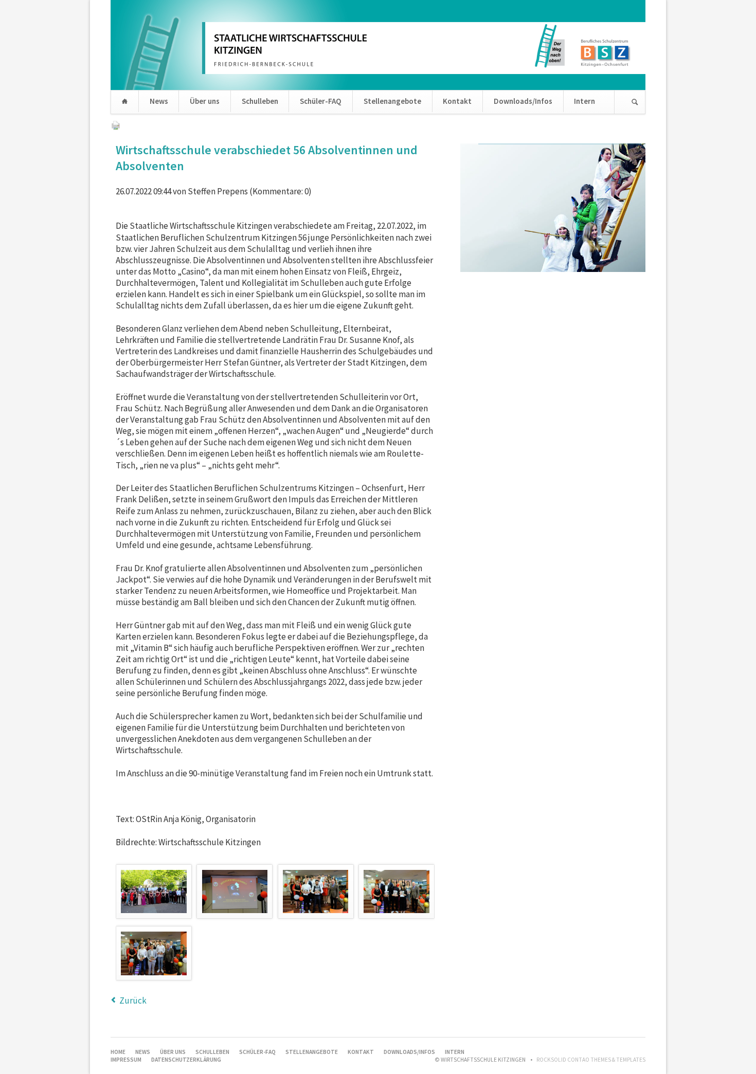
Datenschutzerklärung (186, 1059)
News (159, 101)
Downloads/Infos (523, 101)
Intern (584, 101)
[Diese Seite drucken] (116, 127)
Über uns (205, 101)
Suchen (635, 102)
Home (124, 102)
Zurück (133, 1000)
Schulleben (260, 101)
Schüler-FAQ (320, 101)
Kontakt (457, 101)
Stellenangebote (392, 101)
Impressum (126, 1059)
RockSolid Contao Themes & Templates (590, 1059)
